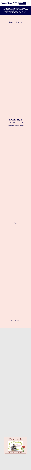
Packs (15, 3)
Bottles (22, 3)
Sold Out (15, 321)
